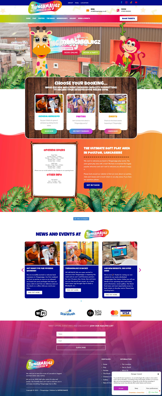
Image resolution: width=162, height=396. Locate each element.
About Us (125, 370)
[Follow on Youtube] (136, 2)
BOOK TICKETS (128, 19)
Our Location (126, 364)
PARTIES (41, 18)
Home (105, 364)
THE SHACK (51, 18)
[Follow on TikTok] (131, 2)
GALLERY (73, 18)
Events (113, 117)
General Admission (49, 117)
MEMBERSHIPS (62, 18)
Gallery (105, 380)
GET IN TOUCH (93, 185)
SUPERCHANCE (62, 390)
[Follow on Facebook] (121, 2)
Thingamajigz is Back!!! (38, 269)
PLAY (34, 18)
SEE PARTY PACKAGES (81, 131)
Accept (121, 388)
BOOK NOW (49, 131)
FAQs (77, 3)
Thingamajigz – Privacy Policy (136, 392)
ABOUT (70, 3)
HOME (28, 18)
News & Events (108, 383)
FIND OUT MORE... (34, 290)
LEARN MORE (113, 131)
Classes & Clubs (108, 377)
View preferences (152, 388)
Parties (81, 117)
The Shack (106, 373)
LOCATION (84, 3)
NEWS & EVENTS (84, 18)
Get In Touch (126, 367)
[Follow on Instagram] (126, 2)
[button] (158, 374)
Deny (136, 388)
